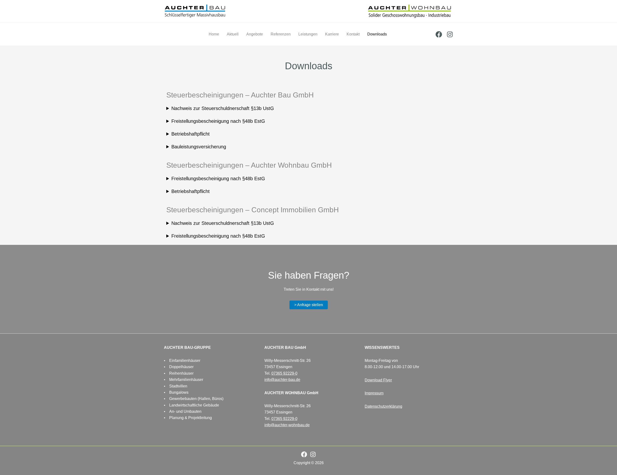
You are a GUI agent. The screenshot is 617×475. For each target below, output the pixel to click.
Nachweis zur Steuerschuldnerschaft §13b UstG (222, 108)
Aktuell (233, 34)
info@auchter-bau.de (282, 380)
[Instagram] (450, 34)
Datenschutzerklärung (383, 406)
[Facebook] (439, 34)
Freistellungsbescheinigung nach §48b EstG (218, 121)
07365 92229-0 (284, 373)
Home (214, 34)
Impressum (374, 393)
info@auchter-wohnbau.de (287, 425)
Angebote (254, 34)
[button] (308, 305)
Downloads (377, 34)
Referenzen (281, 34)
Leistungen (307, 34)
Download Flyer (378, 380)
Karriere (332, 34)
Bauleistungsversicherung (198, 146)
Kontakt (353, 34)
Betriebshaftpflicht (190, 134)
